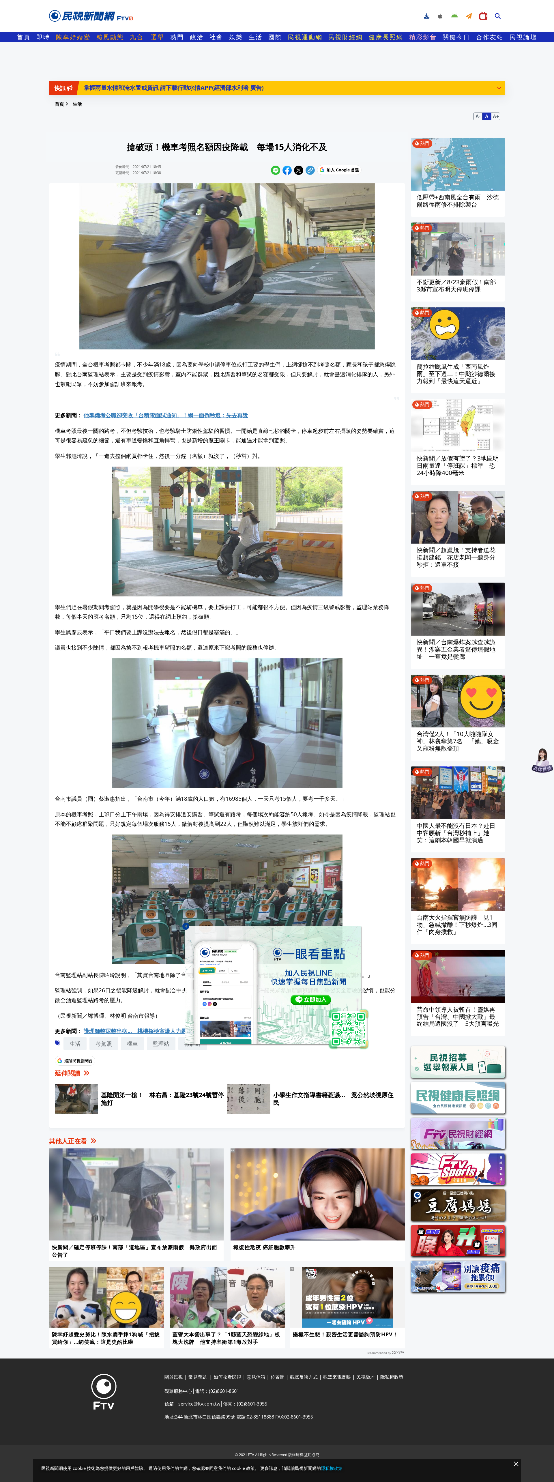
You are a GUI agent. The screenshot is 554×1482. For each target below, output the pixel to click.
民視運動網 (305, 37)
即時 (43, 37)
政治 (197, 37)
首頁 (24, 37)
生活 (256, 37)
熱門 (177, 37)
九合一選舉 (147, 37)
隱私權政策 (331, 1468)
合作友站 (490, 37)
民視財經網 (345, 37)
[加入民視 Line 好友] (277, 988)
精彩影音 (423, 37)
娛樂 (236, 37)
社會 (216, 37)
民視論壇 (523, 37)
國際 (275, 37)
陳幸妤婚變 (73, 37)
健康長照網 (386, 37)
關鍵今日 (456, 37)
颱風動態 (110, 37)
